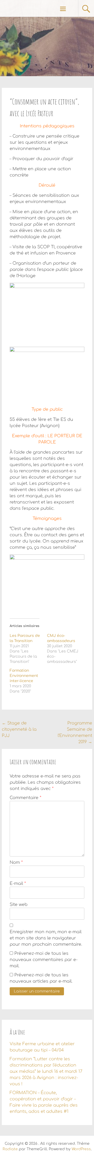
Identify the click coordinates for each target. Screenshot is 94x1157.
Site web (18, 904)
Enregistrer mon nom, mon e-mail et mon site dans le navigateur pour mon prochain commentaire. (46, 938)
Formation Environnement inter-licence (24, 676)
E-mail (18, 883)
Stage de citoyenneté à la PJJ (19, 729)
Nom (16, 862)
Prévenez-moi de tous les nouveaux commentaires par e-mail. (44, 959)
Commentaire (25, 797)
